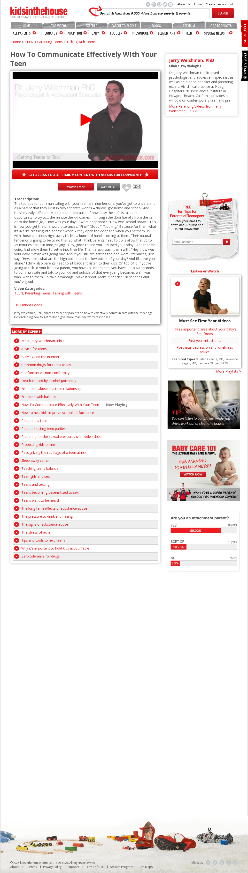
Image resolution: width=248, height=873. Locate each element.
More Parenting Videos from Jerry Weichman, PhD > (195, 108)
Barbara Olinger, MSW (213, 363)
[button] (85, 119)
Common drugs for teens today (46, 364)
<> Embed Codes (28, 305)
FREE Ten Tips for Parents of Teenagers (187, 211)
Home (26, 25)
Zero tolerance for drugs (40, 556)
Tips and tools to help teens (43, 540)
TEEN (29, 41)
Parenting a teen (34, 420)
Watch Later (76, 187)
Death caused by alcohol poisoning (48, 380)
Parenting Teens (50, 41)
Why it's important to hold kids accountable (55, 548)
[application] (85, 120)
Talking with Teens (81, 41)
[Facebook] (208, 862)
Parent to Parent (124, 25)
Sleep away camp (35, 460)
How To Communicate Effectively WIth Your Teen (60, 404)
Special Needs (214, 33)
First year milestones (204, 340)
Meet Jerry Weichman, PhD (42, 340)
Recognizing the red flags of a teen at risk (53, 452)
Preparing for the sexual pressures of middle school (61, 436)
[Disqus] (85, 623)
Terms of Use (94, 867)
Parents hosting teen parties (43, 428)
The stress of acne (36, 532)
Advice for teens (34, 348)
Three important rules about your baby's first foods (204, 331)
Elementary (166, 33)
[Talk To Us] (244, 45)
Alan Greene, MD (211, 359)
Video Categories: (29, 288)
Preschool (140, 33)
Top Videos (59, 25)
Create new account (219, 4)
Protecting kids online (38, 444)
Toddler (116, 33)
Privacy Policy (52, 867)
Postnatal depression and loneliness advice (205, 349)
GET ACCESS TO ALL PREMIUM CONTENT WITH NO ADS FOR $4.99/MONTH (85, 175)
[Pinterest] (221, 862)
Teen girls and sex (35, 476)
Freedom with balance (38, 396)
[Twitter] (215, 862)
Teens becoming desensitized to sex (49, 492)
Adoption (75, 33)
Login (198, 4)
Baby (95, 33)
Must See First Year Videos (205, 320)
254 (125, 185)
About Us (183, 4)
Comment (108, 187)
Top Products (221, 25)
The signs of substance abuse (44, 524)
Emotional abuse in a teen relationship (51, 388)
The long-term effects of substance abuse (54, 508)
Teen (188, 33)
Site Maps (146, 867)
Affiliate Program (121, 867)
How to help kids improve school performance (57, 412)
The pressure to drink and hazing (47, 516)
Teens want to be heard (40, 500)
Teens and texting (35, 484)
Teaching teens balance (39, 468)
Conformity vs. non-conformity (45, 372)
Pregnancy (49, 33)
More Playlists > (228, 371)
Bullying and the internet (40, 356)
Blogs (156, 25)
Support (73, 867)
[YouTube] (235, 862)
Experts (91, 25)
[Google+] (228, 862)
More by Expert (26, 331)
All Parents (22, 33)
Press (33, 867)
